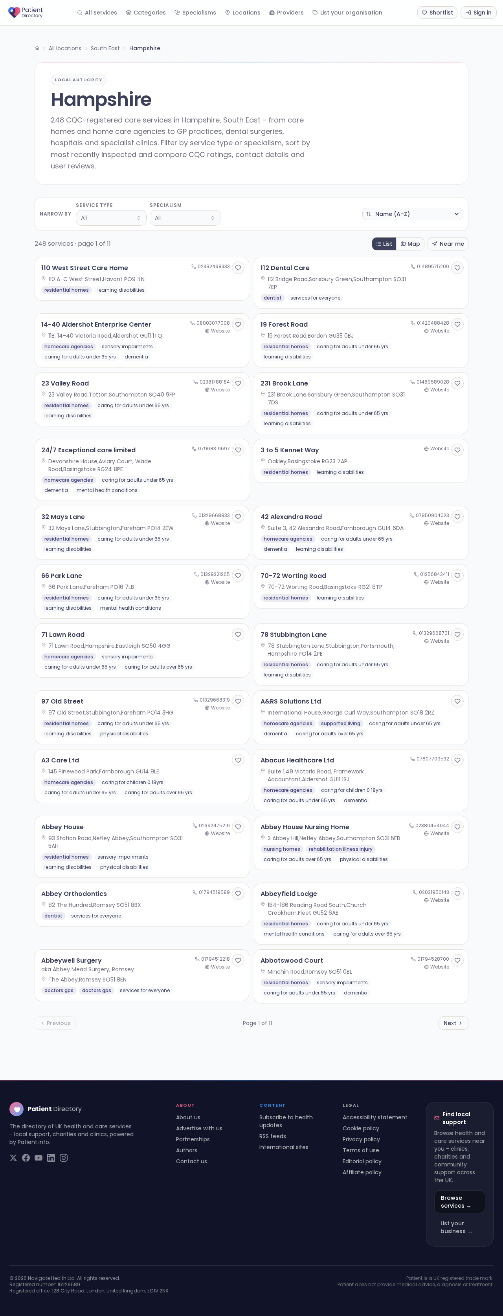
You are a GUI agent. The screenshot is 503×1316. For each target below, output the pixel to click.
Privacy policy (361, 1139)
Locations (247, 12)
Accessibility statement (375, 1117)
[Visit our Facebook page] (26, 1158)
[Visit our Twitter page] (13, 1158)
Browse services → (456, 1202)
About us (188, 1117)
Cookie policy (361, 1128)
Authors (186, 1150)
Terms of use (361, 1150)
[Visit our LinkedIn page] (51, 1158)
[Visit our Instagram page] (64, 1158)
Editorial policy (362, 1161)
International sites (283, 1147)
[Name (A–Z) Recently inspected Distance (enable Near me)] (412, 214)
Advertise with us (199, 1128)
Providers (290, 12)
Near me (452, 244)
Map (414, 244)
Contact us (191, 1161)
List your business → (457, 1227)
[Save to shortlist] (238, 267)
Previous (59, 1023)
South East (105, 48)
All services (101, 12)
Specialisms (199, 12)
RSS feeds (272, 1136)
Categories (150, 12)
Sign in (483, 12)
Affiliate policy (362, 1172)
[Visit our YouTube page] (38, 1158)
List (387, 244)
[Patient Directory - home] (35, 12)
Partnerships (193, 1139)
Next (450, 1023)
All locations (65, 48)
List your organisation (351, 12)
